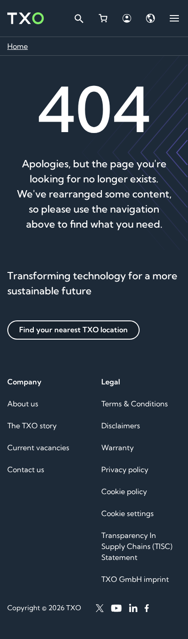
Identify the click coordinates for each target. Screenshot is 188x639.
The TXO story (32, 425)
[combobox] (78, 18)
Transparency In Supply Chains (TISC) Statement (136, 546)
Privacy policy (124, 469)
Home (17, 46)
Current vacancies (38, 447)
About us (22, 403)
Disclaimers (120, 425)
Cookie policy (124, 491)
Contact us (25, 469)
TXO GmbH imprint (135, 579)
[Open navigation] (174, 18)
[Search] (78, 18)
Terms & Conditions (134, 403)
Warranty (117, 447)
